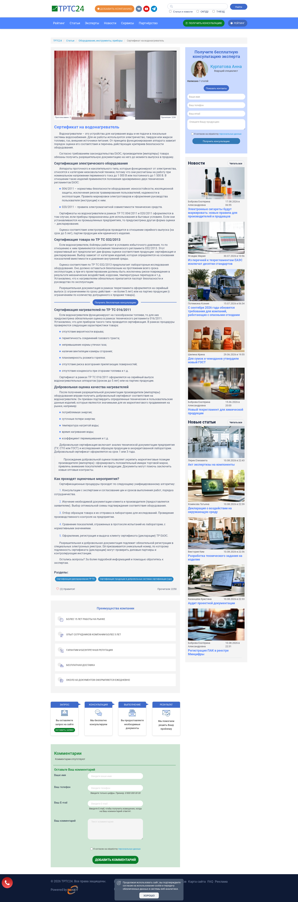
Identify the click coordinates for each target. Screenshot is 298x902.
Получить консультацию (216, 141)
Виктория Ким (196, 551)
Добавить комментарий (115, 860)
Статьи (75, 23)
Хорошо (149, 895)
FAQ (210, 881)
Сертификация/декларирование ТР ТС (76, 579)
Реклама (221, 881)
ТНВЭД (220, 11)
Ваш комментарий (65, 820)
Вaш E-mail (60, 802)
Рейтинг (59, 23)
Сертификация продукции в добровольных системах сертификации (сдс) (136, 579)
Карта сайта (197, 881)
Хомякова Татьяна (198, 504)
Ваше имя (60, 775)
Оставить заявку (65, 729)
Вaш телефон (62, 787)
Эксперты (92, 23)
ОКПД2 (204, 11)
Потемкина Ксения (198, 303)
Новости (110, 23)
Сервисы (127, 23)
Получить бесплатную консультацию (115, 302)
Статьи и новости (182, 11)
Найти (238, 6)
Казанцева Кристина (200, 599)
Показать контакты (216, 88)
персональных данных (129, 849)
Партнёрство (148, 23)
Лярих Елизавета (197, 460)
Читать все (236, 163)
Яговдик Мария (197, 256)
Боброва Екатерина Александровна (199, 203)
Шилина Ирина (196, 354)
